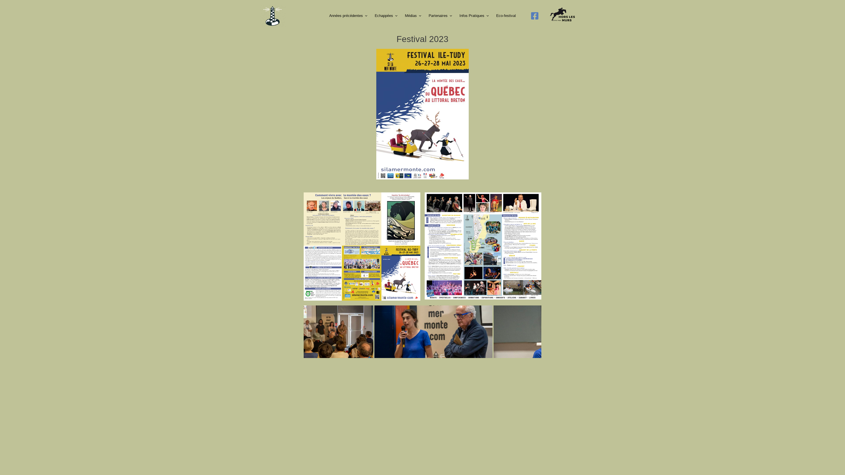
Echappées (384, 16)
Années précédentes (346, 16)
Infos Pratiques (471, 16)
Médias (411, 16)
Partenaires (438, 16)
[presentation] (365, 16)
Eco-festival (506, 16)
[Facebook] (534, 15)
